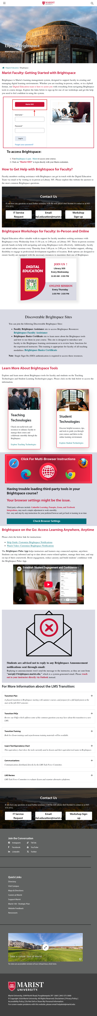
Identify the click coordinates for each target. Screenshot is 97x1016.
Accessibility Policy (16, 1001)
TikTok (33, 842)
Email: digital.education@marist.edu (48, 214)
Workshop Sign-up (78, 214)
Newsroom (12, 912)
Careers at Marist (15, 895)
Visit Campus (13, 886)
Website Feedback (15, 908)
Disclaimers (59, 998)
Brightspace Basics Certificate (41, 350)
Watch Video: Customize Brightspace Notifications (30, 545)
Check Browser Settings (46, 521)
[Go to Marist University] (48, 3)
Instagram (16, 842)
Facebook (16, 847)
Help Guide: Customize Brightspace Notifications (29, 542)
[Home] (3, 68)
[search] (93, 3)
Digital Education (12, 68)
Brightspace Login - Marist (27, 158)
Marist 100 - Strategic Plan (19, 903)
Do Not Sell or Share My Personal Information (44, 1001)
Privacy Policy (71, 998)
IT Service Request (18, 214)
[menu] (4, 4)
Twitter (34, 851)
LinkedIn (16, 851)
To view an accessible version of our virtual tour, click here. (32, 964)
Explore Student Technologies (71, 442)
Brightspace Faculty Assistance (30, 332)
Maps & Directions (15, 890)
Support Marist (14, 899)
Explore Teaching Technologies (23, 444)
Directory (12, 881)
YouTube (34, 847)
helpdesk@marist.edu (66, 1004)
